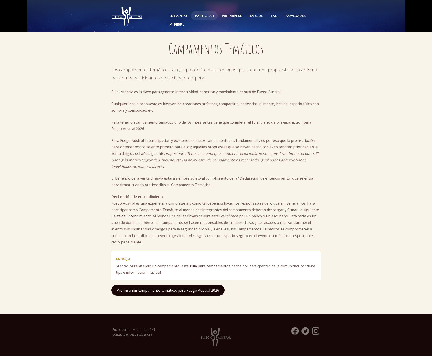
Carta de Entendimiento (131, 216)
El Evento (178, 15)
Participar (204, 15)
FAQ (274, 15)
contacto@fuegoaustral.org (132, 334)
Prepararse (232, 15)
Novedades (296, 15)
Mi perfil (176, 24)
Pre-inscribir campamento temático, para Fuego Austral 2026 (168, 290)
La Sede (256, 15)
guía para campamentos (209, 266)
